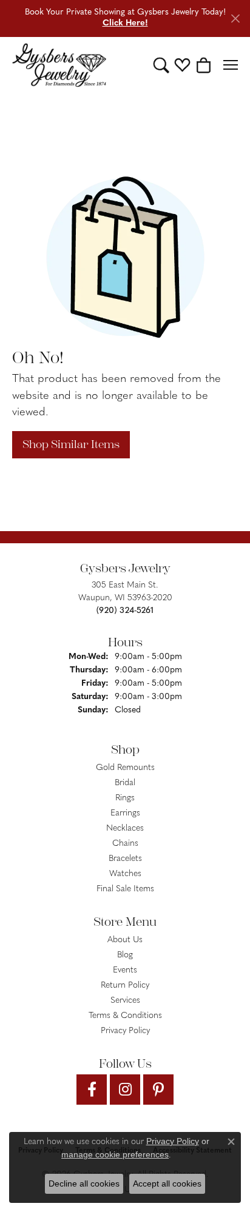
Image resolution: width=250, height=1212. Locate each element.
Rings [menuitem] (125, 798)
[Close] (235, 18)
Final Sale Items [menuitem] (125, 889)
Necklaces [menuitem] (125, 828)
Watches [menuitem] (125, 874)
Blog (125, 955)
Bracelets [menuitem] (125, 858)
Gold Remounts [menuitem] (125, 767)
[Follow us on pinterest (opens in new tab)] (158, 1089)
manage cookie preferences (115, 1154)
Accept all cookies (167, 1183)
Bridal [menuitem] (125, 783)
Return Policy (125, 985)
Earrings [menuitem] (125, 813)
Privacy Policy (125, 1031)
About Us (125, 940)
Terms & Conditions (125, 1015)
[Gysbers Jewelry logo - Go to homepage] (59, 65)
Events (125, 970)
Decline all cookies (84, 1183)
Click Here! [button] (125, 23)
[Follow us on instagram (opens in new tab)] (125, 1089)
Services (125, 1000)
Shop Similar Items (71, 444)
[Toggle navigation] (230, 65)
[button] (161, 65)
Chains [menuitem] (125, 843)
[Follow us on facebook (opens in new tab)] (91, 1089)
